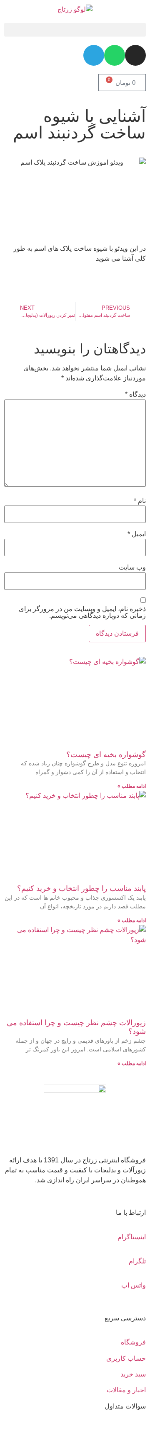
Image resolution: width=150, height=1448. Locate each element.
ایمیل (137, 534)
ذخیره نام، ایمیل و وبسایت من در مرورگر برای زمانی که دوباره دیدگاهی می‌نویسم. (82, 612)
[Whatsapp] (114, 55)
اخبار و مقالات (126, 1390)
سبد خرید (133, 1374)
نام (140, 501)
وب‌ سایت (132, 567)
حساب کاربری (126, 1358)
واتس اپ (133, 1285)
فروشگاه (133, 1342)
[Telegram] (93, 55)
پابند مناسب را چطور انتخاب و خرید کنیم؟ (81, 888)
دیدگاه (135, 394)
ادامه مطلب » (132, 786)
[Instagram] (135, 55)
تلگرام (137, 1261)
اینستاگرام (132, 1237)
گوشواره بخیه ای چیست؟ (106, 754)
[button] (75, 30)
